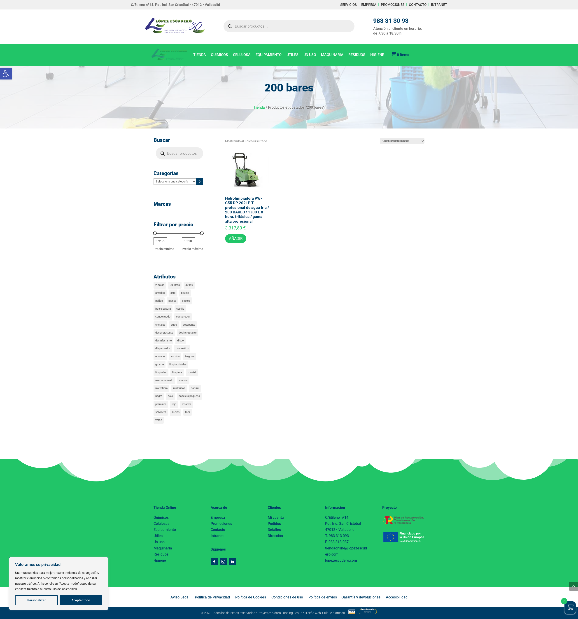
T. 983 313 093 (337, 536)
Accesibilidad (397, 597)
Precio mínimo (164, 249)
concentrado (162, 316)
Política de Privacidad (212, 597)
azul (172, 292)
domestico (182, 348)
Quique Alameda (333, 613)
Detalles (274, 530)
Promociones (221, 523)
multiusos (179, 388)
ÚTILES (292, 55)
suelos (175, 412)
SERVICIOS (348, 5)
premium (160, 404)
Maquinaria (163, 548)
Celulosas (161, 523)
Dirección (275, 536)
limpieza (177, 372)
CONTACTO (418, 5)
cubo (174, 324)
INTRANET (439, 5)
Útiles (158, 536)
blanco (186, 300)
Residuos (161, 554)
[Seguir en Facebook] (214, 561)
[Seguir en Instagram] (223, 561)
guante (159, 364)
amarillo (160, 292)
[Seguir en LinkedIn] (232, 561)
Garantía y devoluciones (360, 597)
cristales (160, 324)
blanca (172, 300)
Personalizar (36, 600)
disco (180, 340)
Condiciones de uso (287, 597)
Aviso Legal (179, 597)
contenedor (183, 316)
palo (170, 396)
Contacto (218, 530)
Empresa (218, 517)
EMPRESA (368, 5)
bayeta (185, 292)
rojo (174, 404)
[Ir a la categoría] (199, 181)
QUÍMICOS (219, 55)
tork (187, 412)
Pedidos (274, 523)
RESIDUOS (356, 55)
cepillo (180, 308)
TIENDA (199, 55)
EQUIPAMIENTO (269, 55)
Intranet (217, 536)
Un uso (159, 542)
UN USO (309, 55)
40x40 (189, 285)
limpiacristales (177, 364)
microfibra (161, 388)
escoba (175, 356)
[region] (58, 583)
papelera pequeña (189, 396)
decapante (189, 324)
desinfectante (163, 340)
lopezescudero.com (341, 560)
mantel (192, 372)
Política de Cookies (250, 597)
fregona (189, 356)
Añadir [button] (235, 238)
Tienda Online (165, 507)
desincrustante (187, 332)
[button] (6, 73)
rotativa (186, 404)
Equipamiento (165, 530)
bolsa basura (163, 308)
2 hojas (159, 285)
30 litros (175, 285)
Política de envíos (322, 597)
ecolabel (160, 356)
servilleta (160, 412)
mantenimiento (164, 380)
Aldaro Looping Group (287, 613)
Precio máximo (192, 249)
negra (158, 396)
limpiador (161, 372)
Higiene (160, 560)
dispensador (162, 348)
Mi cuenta (276, 517)
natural (195, 388)
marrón (183, 380)
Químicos (161, 517)
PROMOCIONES (392, 5)
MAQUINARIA (332, 55)
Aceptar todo (81, 600)
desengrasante (164, 332)
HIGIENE (377, 55)
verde (158, 420)
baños (159, 300)
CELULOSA (242, 55)
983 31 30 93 (390, 20)
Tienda (259, 107)
